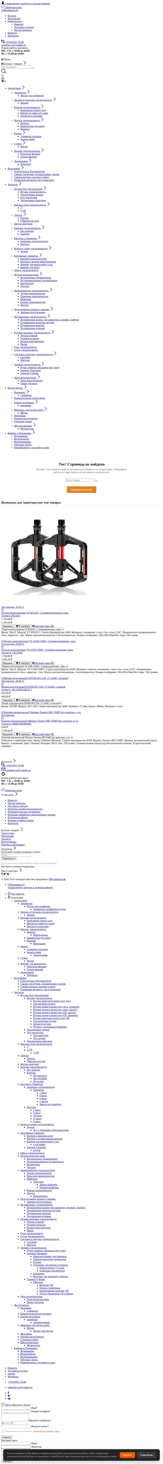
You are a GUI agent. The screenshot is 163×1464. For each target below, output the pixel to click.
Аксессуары (7, 833)
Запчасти (6, 839)
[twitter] (4, 873)
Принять (127, 1455)
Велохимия (7, 836)
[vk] (7, 873)
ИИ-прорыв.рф (57, 879)
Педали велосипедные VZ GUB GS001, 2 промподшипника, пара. (37, 651)
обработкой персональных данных (46, 1431)
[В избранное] (2, 610)
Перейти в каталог (81, 489)
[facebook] (2, 873)
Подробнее (146, 1455)
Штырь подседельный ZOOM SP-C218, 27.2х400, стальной (33, 688)
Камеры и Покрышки (13, 844)
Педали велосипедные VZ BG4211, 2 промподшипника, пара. (35, 614)
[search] (32, 67)
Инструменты (8, 841)
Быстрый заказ (42, 626)
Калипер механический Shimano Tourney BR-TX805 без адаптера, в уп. (39, 722)
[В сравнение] (52, 626)
